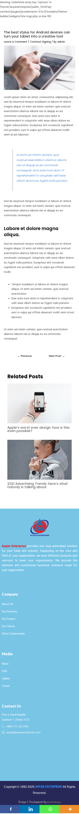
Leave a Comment (15, 42)
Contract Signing (40, 42)
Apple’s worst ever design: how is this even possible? (38, 429)
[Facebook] (10, 809)
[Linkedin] (30, 809)
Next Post (57, 356)
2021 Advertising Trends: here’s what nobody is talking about (37, 485)
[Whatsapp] (49, 809)
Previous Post (24, 356)
